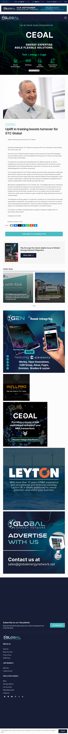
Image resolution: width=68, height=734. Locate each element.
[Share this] (16, 225)
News (4, 681)
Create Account (7, 671)
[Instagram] (15, 696)
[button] (65, 18)
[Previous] (3, 287)
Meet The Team (7, 652)
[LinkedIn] (8, 696)
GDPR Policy (6, 658)
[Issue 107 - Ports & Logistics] (11, 252)
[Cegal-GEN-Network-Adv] (34, 48)
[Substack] (22, 696)
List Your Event (7, 687)
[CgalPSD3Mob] (34, 62)
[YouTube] (11, 696)
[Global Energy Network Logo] (10, 17)
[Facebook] (4, 696)
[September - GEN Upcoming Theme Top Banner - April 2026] (34, 11)
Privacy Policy (7, 655)
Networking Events (8, 690)
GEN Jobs (6, 668)
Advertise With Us (8, 684)
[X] (19, 696)
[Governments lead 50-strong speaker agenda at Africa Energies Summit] (50, 288)
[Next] (65, 287)
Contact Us (6, 693)
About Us (5, 649)
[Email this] (12, 225)
